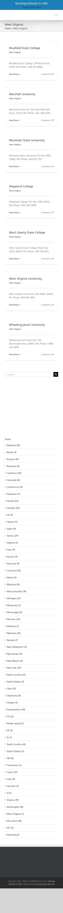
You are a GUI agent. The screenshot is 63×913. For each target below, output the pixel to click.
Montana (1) (13, 626)
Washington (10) (15, 807)
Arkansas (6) (13, 466)
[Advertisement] (32, 406)
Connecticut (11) (14, 487)
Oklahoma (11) (14, 695)
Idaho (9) (11, 528)
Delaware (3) (13, 494)
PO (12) (10, 716)
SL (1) (9, 737)
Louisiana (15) (14, 570)
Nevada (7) (12, 640)
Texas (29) (12, 772)
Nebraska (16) (14, 633)
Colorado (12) (13, 480)
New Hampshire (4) (17, 647)
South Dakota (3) (15, 751)
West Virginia (15, 52)
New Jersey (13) (14, 653)
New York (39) (14, 667)
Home (8, 28)
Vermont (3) (13, 786)
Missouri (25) (13, 619)
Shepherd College (21, 186)
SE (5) (10, 730)
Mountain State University (27, 140)
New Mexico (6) (15, 660)
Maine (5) (11, 577)
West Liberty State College (27, 232)
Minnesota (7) (14, 605)
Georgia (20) (13, 508)
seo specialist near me (44, 884)
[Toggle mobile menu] (56, 15)
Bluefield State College (24, 48)
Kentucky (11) (13, 563)
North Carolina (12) (16, 674)
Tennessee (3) (14, 765)
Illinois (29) (12, 535)
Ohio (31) (11, 688)
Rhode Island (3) (15, 723)
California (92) (14, 473)
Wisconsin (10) (14, 820)
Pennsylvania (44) (16, 709)
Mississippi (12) (14, 612)
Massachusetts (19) (16, 591)
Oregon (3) (12, 702)
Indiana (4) (12, 542)
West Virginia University (25, 278)
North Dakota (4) (15, 681)
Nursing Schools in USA (31, 3)
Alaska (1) (11, 452)
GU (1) (10, 514)
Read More (14, 74)
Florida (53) (12, 501)
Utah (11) (11, 779)
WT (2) (10, 827)
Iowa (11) (11, 549)
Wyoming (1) (13, 834)
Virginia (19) (13, 800)
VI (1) (9, 793)
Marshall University (22, 94)
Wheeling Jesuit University (27, 325)
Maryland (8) (13, 584)
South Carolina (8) (16, 744)
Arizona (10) (12, 459)
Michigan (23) (14, 598)
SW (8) (10, 758)
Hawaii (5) (12, 521)
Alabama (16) (13, 445)
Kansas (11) (12, 556)
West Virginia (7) (15, 814)
